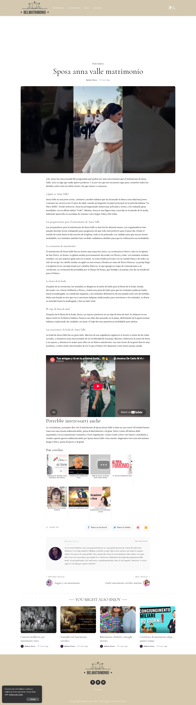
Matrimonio (98, 64)
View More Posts (141, 541)
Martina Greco (91, 80)
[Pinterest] (138, 527)
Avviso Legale (104, 701)
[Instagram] (103, 682)
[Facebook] (92, 682)
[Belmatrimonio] (35, 8)
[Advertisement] (98, 36)
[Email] (146, 527)
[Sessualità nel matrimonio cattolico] (78, 619)
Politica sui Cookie (119, 701)
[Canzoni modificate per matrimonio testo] (38, 619)
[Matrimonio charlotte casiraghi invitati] (118, 619)
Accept (32, 699)
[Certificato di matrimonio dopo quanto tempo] (157, 619)
